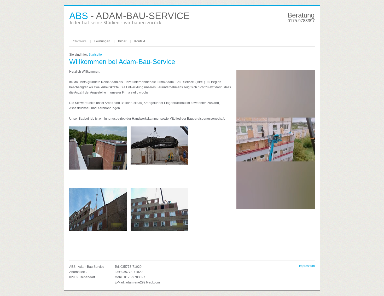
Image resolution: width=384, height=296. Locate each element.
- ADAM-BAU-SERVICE (129, 15)
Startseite (79, 41)
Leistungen (102, 41)
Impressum (307, 266)
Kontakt (139, 41)
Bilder (122, 41)
